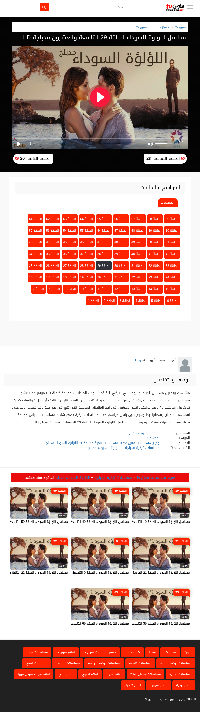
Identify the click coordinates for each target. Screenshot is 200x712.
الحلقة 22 (137, 277)
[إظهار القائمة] (190, 7)
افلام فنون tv (65, 652)
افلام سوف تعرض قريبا (34, 674)
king (138, 360)
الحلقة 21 (120, 277)
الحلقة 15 (172, 289)
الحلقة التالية (35, 158)
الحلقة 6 (172, 301)
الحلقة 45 (69, 242)
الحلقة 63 (69, 219)
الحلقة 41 (155, 254)
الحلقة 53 (52, 231)
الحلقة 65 (103, 219)
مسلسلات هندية (140, 663)
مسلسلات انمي (36, 663)
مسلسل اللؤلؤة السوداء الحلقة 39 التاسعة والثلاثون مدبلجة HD (146, 623)
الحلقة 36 (69, 254)
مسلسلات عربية (37, 652)
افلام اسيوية (159, 685)
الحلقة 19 (86, 277)
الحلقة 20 (103, 277)
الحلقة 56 (103, 231)
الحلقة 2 (109, 301)
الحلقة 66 (120, 219)
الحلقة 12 (120, 289)
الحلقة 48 (120, 242)
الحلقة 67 (137, 219)
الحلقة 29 (103, 266)
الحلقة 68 (155, 219)
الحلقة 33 (172, 266)
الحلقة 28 (86, 266)
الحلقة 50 (155, 242)
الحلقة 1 (93, 301)
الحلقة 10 (86, 289)
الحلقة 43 (35, 242)
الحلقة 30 (120, 266)
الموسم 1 (167, 203)
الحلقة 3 (125, 301)
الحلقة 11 (103, 289)
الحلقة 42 (172, 254)
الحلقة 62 (52, 219)
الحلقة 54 (69, 231)
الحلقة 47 (103, 242)
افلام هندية (133, 685)
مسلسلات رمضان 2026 (145, 674)
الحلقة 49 (137, 242)
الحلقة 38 (103, 254)
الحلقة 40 (137, 254)
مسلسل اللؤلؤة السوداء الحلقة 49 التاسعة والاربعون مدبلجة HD (85, 522)
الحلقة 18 (69, 277)
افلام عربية (114, 674)
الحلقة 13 (137, 289)
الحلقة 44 (52, 242)
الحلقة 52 (35, 231)
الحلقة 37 (86, 254)
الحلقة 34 (35, 254)
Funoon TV (132, 652)
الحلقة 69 (172, 219)
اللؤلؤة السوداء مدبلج (62, 443)
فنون (188, 652)
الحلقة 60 (172, 231)
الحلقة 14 (155, 289)
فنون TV (170, 652)
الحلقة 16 (35, 277)
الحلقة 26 (52, 266)
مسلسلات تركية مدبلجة (100, 443)
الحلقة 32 (155, 266)
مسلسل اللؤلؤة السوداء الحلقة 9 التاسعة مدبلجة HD (93, 573)
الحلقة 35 (52, 254)
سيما (152, 652)
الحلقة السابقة (163, 158)
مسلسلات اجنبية (180, 674)
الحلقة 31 (137, 266)
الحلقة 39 (120, 254)
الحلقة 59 (155, 231)
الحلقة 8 (54, 289)
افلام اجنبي (90, 674)
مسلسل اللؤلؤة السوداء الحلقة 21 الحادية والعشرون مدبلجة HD (146, 573)
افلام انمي (65, 674)
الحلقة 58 (137, 231)
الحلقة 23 (155, 277)
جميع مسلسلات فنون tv (152, 27)
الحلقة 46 (86, 242)
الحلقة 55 (86, 231)
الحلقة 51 (172, 242)
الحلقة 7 (38, 289)
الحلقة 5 (156, 301)
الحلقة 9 (70, 289)
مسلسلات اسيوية (68, 663)
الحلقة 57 (120, 231)
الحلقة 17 (52, 277)
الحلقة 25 (35, 266)
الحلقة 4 (141, 301)
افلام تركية (183, 685)
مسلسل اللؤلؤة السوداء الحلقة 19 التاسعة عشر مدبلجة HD (149, 522)
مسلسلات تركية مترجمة (104, 663)
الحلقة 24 (172, 277)
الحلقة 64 (86, 219)
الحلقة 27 (69, 266)
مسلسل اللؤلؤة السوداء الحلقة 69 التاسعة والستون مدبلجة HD (85, 623)
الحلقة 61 (35, 219)
